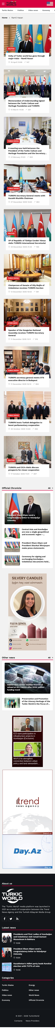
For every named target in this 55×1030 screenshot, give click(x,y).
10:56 (18, 970)
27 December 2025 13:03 (21, 202)
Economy (6, 1000)
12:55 (18, 943)
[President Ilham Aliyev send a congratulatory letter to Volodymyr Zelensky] (27, 508)
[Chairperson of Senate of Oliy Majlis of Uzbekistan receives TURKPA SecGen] (27, 270)
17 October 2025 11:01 (20, 474)
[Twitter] (10, 918)
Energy (32, 985)
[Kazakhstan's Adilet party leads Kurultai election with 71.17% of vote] (7, 967)
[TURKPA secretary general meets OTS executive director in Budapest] (27, 362)
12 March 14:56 (17, 110)
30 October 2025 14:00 (20, 429)
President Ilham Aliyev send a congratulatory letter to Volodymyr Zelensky (29, 951)
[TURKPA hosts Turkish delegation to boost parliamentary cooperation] (27, 407)
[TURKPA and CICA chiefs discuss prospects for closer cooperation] (27, 452)
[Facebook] (4, 918)
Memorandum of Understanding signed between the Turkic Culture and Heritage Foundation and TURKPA (26, 103)
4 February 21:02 (18, 157)
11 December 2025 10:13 (21, 384)
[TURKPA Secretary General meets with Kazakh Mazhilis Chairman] (27, 180)
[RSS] (17, 918)
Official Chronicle (36, 1000)
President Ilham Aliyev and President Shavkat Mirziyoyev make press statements (36, 545)
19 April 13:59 (16, 62)
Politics (11, 49)
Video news (7, 995)
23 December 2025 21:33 (21, 247)
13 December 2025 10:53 (21, 292)
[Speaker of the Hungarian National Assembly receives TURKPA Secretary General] (27, 315)
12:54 (18, 958)
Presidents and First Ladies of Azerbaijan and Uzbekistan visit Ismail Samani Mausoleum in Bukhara (32, 936)
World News (34, 995)
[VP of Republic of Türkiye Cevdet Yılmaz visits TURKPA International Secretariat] (27, 225)
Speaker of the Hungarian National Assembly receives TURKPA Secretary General (26, 333)
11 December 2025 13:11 (21, 339)
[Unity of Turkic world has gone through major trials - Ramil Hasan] (27, 40)
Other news (12, 323)
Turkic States (13, 141)
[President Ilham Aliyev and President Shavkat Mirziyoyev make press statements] (12, 547)
